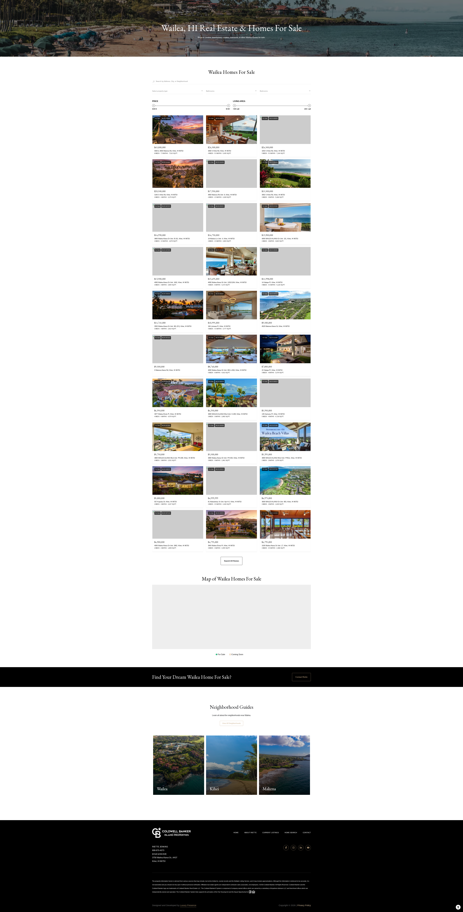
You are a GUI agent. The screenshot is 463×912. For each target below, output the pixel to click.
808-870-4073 (158, 850)
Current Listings (270, 833)
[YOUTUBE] (308, 847)
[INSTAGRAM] (293, 847)
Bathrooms (210, 91)
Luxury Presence (188, 905)
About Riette (250, 833)
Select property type (159, 91)
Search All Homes (231, 561)
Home (235, 833)
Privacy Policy (304, 905)
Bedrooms (264, 91)
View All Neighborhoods (231, 723)
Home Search (291, 833)
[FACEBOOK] (286, 847)
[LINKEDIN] (300, 847)
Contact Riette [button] (301, 677)
